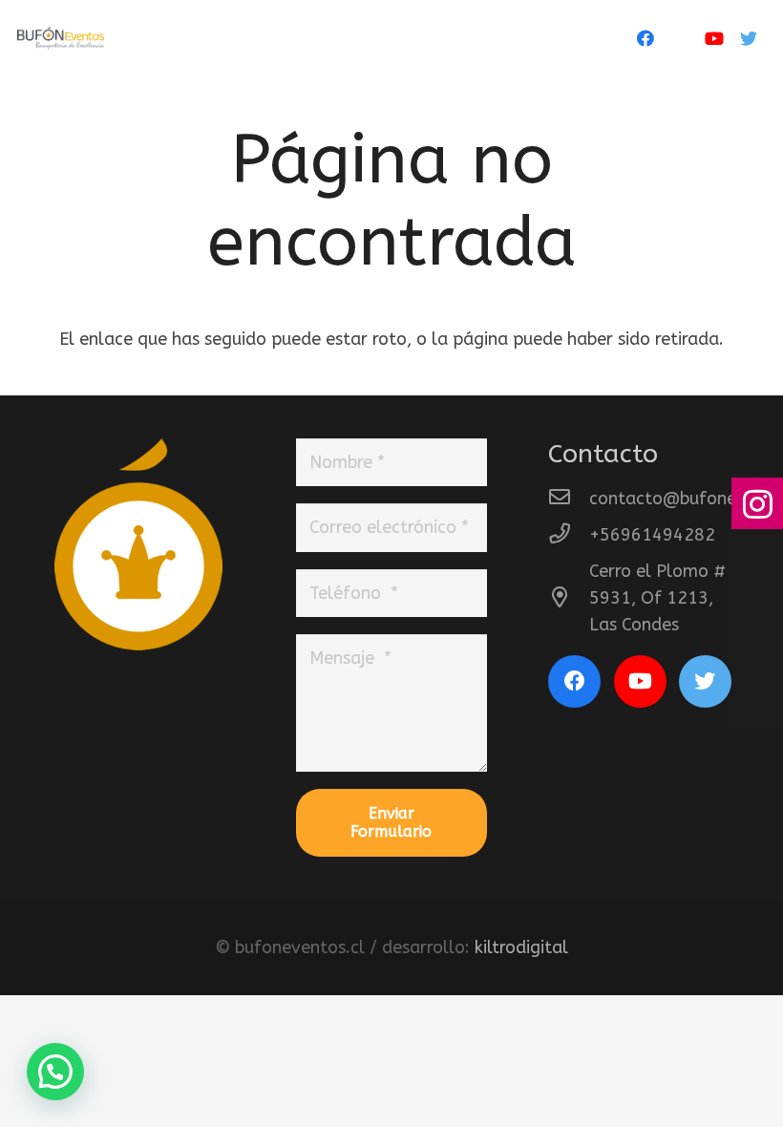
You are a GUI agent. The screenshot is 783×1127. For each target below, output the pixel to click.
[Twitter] (748, 38)
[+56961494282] (568, 534)
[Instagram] (680, 38)
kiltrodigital (521, 947)
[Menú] (577, 38)
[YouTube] (714, 38)
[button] (55, 1071)
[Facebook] (645, 38)
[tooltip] (757, 503)
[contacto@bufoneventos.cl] (568, 498)
